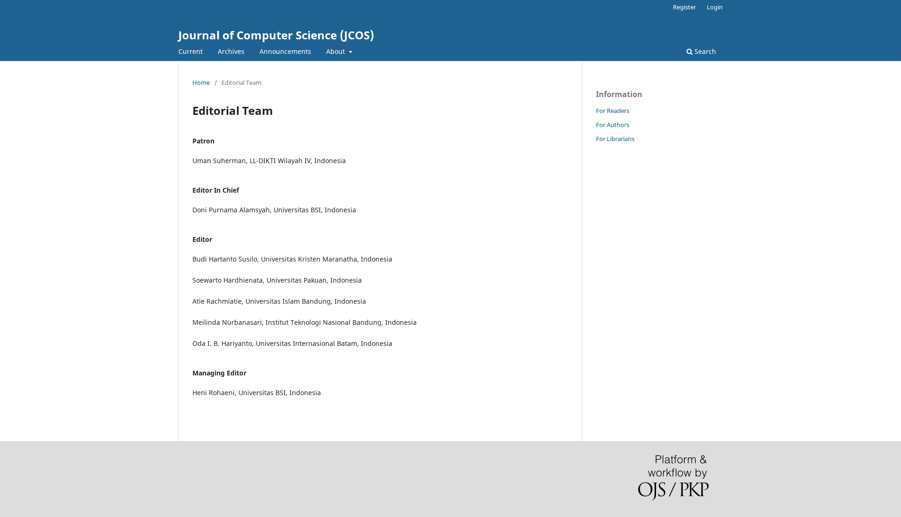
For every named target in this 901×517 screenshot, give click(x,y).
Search (704, 51)
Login (715, 7)
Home (201, 82)
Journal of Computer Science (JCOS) (276, 35)
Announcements (285, 51)
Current (190, 51)
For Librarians (615, 139)
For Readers (612, 110)
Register (684, 7)
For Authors (612, 124)
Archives (231, 51)
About (336, 51)
